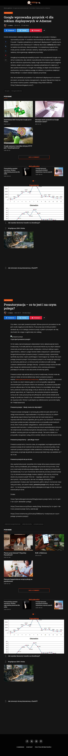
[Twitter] (5, 46)
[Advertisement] (34, 283)
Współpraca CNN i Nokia (16, 228)
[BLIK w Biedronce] (49, 542)
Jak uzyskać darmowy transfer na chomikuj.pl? (24, 223)
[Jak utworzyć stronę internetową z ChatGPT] (34, 249)
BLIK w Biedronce (41, 553)
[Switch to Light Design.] (36, 3)
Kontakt (29, 747)
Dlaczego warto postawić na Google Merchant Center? (47, 120)
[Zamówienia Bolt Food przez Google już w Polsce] (18, 109)
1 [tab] (33, 181)
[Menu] (29, 3)
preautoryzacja (38, 524)
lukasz (11, 25)
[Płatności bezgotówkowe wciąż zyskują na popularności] (18, 569)
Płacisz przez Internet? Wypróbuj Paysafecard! (15, 554)
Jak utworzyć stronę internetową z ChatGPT (23, 268)
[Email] (5, 60)
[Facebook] (5, 42)
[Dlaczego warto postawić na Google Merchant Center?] (49, 109)
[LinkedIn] (5, 51)
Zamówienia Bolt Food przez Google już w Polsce (17, 120)
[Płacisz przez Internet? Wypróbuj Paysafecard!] (18, 542)
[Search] (39, 3)
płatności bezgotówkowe (12, 524)
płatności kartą (27, 524)
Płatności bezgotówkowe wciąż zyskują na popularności (18, 580)
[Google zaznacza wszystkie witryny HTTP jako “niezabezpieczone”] (18, 135)
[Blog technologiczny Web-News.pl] (33, 3)
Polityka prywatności (43, 747)
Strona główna (8, 8)
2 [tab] (35, 181)
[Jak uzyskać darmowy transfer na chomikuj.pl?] (34, 203)
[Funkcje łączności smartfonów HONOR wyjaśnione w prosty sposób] (59, 172)
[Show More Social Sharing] (44, 30)
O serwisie (20, 747)
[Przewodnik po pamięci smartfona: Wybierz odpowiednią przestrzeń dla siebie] (27, 172)
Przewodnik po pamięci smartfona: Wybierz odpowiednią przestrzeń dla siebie (12, 171)
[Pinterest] (5, 55)
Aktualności (8, 13)
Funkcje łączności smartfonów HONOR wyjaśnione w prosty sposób (44, 170)
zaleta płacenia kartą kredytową (26, 379)
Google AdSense (17, 91)
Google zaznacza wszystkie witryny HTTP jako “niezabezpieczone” (18, 147)
